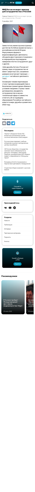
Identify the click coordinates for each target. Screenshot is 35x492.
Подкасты (7, 237)
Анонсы (6, 241)
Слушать (17, 192)
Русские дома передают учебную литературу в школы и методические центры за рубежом (16, 143)
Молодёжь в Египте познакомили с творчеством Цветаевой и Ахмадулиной (17, 163)
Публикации (8, 225)
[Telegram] (13, 123)
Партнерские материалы (12, 233)
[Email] (4, 123)
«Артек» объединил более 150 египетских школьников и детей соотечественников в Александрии (15, 135)
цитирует (6, 76)
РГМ (15, 3)
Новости (8, 113)
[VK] (8, 123)
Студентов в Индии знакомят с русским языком (17, 169)
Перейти (17, 264)
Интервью (7, 229)
